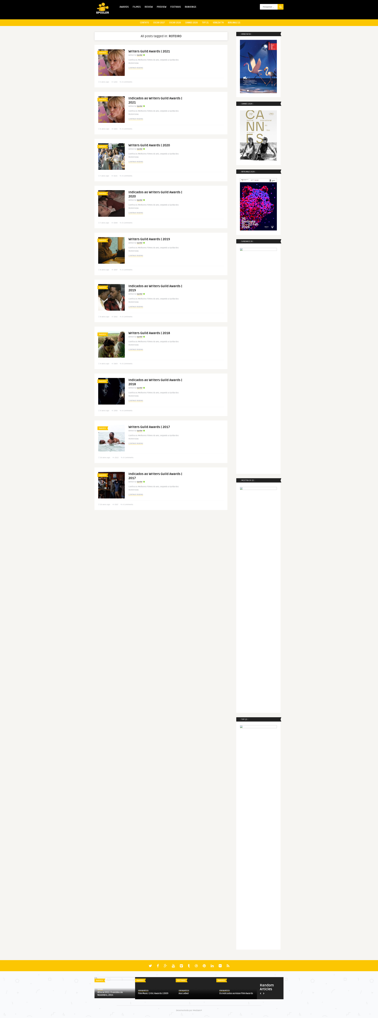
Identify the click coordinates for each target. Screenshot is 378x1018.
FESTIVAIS (175, 6)
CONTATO (144, 22)
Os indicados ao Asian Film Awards (236, 993)
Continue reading (135, 68)
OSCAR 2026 (175, 22)
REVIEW (149, 6)
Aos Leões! (184, 993)
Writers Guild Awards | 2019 (149, 239)
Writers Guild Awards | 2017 (149, 427)
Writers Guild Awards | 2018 (149, 333)
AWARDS (124, 6)
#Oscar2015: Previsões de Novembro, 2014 (110, 993)
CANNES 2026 (191, 22)
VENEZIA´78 (218, 22)
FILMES (137, 6)
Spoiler (139, 55)
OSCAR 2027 (159, 22)
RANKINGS (190, 6)
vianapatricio (143, 990)
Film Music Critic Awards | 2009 (153, 993)
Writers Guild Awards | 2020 (149, 145)
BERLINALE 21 (234, 22)
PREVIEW (161, 6)
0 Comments (127, 82)
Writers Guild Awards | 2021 (149, 51)
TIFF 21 (205, 22)
